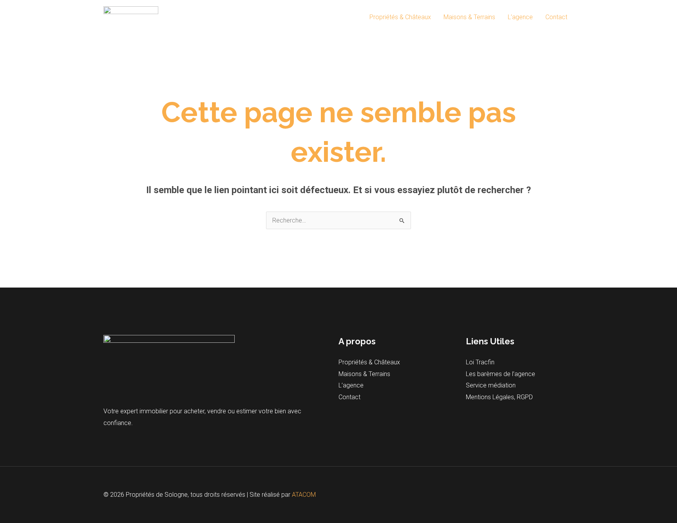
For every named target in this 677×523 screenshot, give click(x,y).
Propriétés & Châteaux (400, 17)
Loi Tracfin (480, 362)
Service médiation (491, 385)
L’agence (520, 17)
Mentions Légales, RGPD (499, 397)
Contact (556, 17)
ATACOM (304, 494)
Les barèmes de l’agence (500, 374)
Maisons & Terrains (469, 17)
